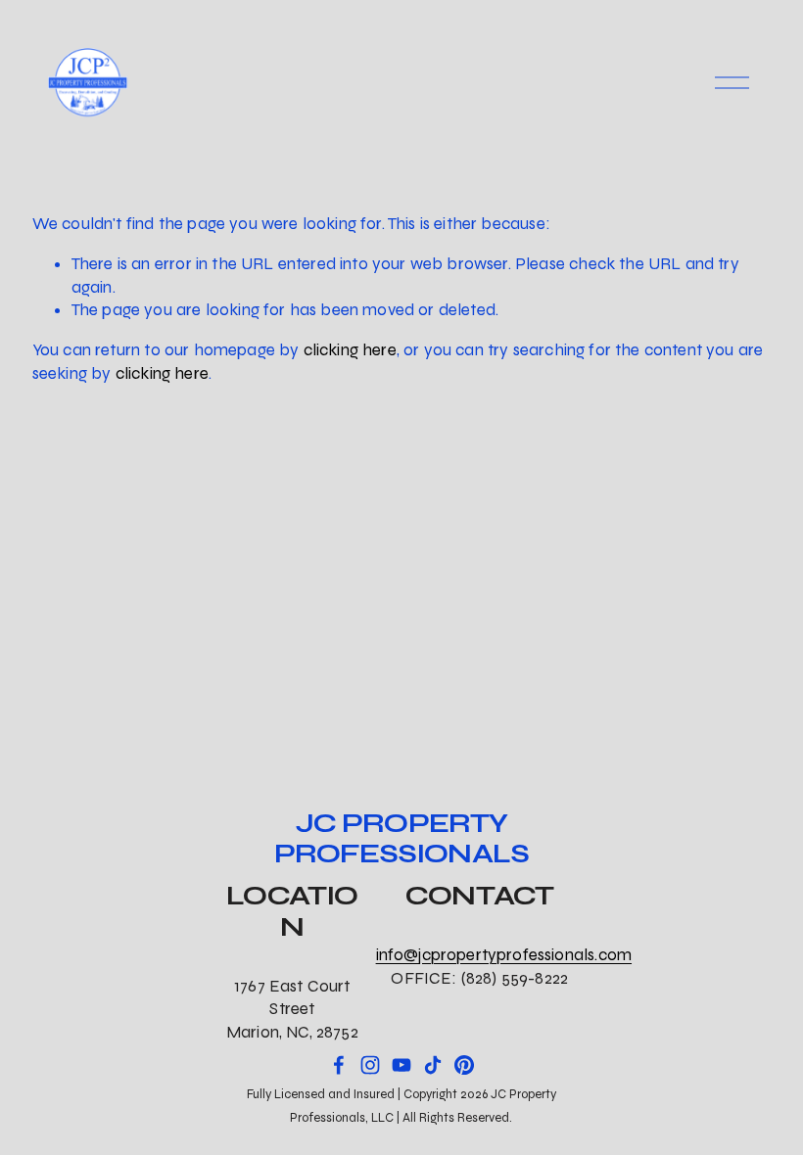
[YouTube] (401, 1065)
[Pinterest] (464, 1065)
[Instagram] (370, 1065)
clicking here (350, 350)
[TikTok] (433, 1065)
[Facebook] (339, 1065)
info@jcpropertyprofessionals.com (504, 955)
